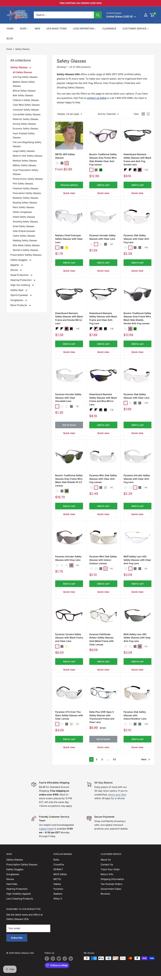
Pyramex (58, 888)
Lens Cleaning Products (19, 898)
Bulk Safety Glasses (23, 95)
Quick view (69, 193)
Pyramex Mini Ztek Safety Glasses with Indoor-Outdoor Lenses (103, 560)
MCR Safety (60, 874)
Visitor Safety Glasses (24, 235)
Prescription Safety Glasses (27, 193)
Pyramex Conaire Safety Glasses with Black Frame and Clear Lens (69, 637)
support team (46, 828)
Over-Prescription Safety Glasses (25, 172)
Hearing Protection (21, 279)
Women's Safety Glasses (25, 250)
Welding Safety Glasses (25, 240)
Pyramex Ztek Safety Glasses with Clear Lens (137, 396)
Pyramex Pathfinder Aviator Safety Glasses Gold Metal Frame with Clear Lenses (101, 639)
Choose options (69, 185)
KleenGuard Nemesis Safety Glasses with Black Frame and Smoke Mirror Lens (69, 318)
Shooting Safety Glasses (25, 221)
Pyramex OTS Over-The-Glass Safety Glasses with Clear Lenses (69, 715)
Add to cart (103, 185)
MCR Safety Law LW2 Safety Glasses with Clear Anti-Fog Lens (137, 560)
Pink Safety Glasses (23, 183)
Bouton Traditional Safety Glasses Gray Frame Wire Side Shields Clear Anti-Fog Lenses (103, 159)
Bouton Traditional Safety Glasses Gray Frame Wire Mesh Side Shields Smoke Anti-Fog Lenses (137, 318)
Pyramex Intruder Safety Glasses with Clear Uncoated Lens (68, 397)
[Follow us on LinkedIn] (71, 958)
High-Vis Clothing (20, 285)
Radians (57, 893)
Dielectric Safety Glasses (25, 119)
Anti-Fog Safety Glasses (25, 77)
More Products (19, 305)
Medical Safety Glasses (25, 160)
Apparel (15, 264)
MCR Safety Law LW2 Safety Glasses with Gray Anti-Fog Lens (137, 637)
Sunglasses (17, 300)
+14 (146, 170)
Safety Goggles (19, 259)
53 (114, 759)
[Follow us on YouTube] (59, 958)
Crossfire (58, 864)
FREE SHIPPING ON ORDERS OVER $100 (81, 3)
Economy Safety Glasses (25, 128)
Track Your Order (110, 869)
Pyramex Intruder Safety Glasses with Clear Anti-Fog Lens (137, 478)
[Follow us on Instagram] (53, 958)
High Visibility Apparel (18, 893)
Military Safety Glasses (24, 165)
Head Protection (19, 274)
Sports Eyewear (19, 295)
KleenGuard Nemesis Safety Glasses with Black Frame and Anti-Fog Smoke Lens (137, 159)
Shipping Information (112, 879)
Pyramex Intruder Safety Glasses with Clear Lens (102, 237)
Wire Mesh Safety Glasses (26, 245)
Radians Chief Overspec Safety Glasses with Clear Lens (69, 238)
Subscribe (16, 937)
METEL (57, 879)
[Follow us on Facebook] (47, 958)
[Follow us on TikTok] (65, 958)
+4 (111, 244)
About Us (106, 859)
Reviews (105, 893)
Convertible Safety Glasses (26, 114)
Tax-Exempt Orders (111, 883)
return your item (117, 794)
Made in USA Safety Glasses (27, 155)
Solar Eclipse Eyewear (24, 231)
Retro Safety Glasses (23, 207)
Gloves (14, 269)
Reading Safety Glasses (25, 202)
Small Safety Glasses (23, 226)
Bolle (56, 859)
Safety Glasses (22, 49)
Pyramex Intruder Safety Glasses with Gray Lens (68, 558)
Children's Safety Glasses (26, 100)
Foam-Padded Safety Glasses (24, 135)
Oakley (57, 883)
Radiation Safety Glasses (25, 197)
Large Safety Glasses (24, 151)
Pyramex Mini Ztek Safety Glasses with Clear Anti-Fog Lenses (103, 478)
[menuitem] (10, 28)
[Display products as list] (148, 114)
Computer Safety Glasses (26, 109)
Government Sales (111, 888)
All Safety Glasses (22, 72)
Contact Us (107, 864)
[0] (152, 15)
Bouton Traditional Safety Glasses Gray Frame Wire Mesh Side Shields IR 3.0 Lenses (69, 480)
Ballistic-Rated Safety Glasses (24, 83)
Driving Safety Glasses (24, 123)
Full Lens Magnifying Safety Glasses (27, 144)
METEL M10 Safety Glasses (65, 156)
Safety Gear (17, 290)
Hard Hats (11, 883)
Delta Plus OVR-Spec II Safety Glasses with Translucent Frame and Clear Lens (101, 717)
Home (9, 49)
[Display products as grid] (143, 114)
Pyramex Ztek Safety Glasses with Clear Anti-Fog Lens (137, 238)
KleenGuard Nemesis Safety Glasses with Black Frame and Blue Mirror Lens (103, 399)
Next (143, 759)
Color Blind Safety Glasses (26, 104)
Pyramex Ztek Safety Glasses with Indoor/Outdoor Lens (135, 715)
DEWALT (58, 869)
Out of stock (69, 425)
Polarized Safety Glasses (25, 188)
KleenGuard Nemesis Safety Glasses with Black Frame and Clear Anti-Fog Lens (103, 318)
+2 (77, 724)
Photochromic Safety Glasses (28, 178)
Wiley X (57, 898)
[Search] (98, 14)
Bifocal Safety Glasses (24, 90)
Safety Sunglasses (22, 212)
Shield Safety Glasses (24, 216)
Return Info (107, 874)
